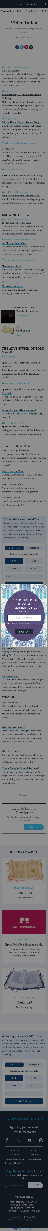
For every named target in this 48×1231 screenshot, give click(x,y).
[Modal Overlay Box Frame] (24, 615)
